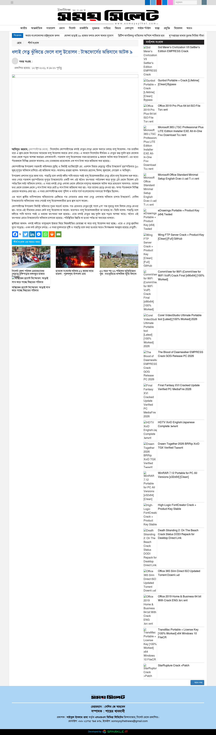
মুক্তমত (95, 28)
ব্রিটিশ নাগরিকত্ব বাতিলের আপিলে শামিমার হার (132, 36)
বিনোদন (178, 28)
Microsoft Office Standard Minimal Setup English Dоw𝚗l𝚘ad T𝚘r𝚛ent (178, 177)
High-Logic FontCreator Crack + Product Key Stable (177, 507)
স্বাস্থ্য (157, 28)
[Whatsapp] (45, 234)
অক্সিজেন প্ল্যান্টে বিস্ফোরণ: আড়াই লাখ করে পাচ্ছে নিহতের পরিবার (31, 289)
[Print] (52, 234)
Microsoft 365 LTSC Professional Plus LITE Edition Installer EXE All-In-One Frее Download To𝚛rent (181, 131)
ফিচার (118, 28)
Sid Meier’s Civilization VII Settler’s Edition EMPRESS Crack (179, 49)
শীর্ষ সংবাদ (33, 43)
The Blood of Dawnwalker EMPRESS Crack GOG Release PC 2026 (180, 354)
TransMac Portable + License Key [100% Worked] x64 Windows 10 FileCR (178, 633)
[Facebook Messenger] (39, 234)
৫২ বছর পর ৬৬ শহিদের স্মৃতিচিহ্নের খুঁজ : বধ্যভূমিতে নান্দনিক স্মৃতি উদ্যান (118, 272)
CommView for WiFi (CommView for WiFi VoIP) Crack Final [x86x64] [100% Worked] (181, 275)
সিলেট (72, 28)
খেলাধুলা (129, 28)
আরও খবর (198, 682)
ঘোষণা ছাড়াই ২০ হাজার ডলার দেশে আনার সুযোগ (79, 36)
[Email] (58, 234)
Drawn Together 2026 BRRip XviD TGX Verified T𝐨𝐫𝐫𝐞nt (178, 446)
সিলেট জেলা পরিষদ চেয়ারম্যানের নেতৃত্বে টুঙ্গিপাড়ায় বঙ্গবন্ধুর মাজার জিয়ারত (28, 274)
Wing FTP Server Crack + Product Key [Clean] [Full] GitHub (181, 237)
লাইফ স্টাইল (144, 28)
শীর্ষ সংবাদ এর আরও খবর (27, 242)
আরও (189, 28)
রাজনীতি (84, 28)
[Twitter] (26, 234)
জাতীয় (23, 28)
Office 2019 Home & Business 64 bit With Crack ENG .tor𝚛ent (179, 598)
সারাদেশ (50, 28)
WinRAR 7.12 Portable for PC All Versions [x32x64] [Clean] (177, 475)
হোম (18, 43)
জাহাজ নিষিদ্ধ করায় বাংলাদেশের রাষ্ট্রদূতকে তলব (27, 36)
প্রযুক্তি (167, 28)
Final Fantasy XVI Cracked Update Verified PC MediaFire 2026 (179, 387)
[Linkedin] (32, 234)
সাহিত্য (107, 28)
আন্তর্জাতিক (36, 28)
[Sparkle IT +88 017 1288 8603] (115, 731)
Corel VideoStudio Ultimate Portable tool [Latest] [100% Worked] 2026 (179, 317)
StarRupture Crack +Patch (173, 665)
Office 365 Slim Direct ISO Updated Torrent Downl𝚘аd (179, 573)
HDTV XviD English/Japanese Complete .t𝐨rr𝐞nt (176, 424)
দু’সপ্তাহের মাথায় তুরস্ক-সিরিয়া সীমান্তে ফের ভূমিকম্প (185, 36)
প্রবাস (62, 28)
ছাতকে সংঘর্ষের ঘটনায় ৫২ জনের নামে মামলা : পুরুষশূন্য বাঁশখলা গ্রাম (74, 272)
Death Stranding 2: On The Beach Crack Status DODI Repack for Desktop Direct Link (178, 534)
